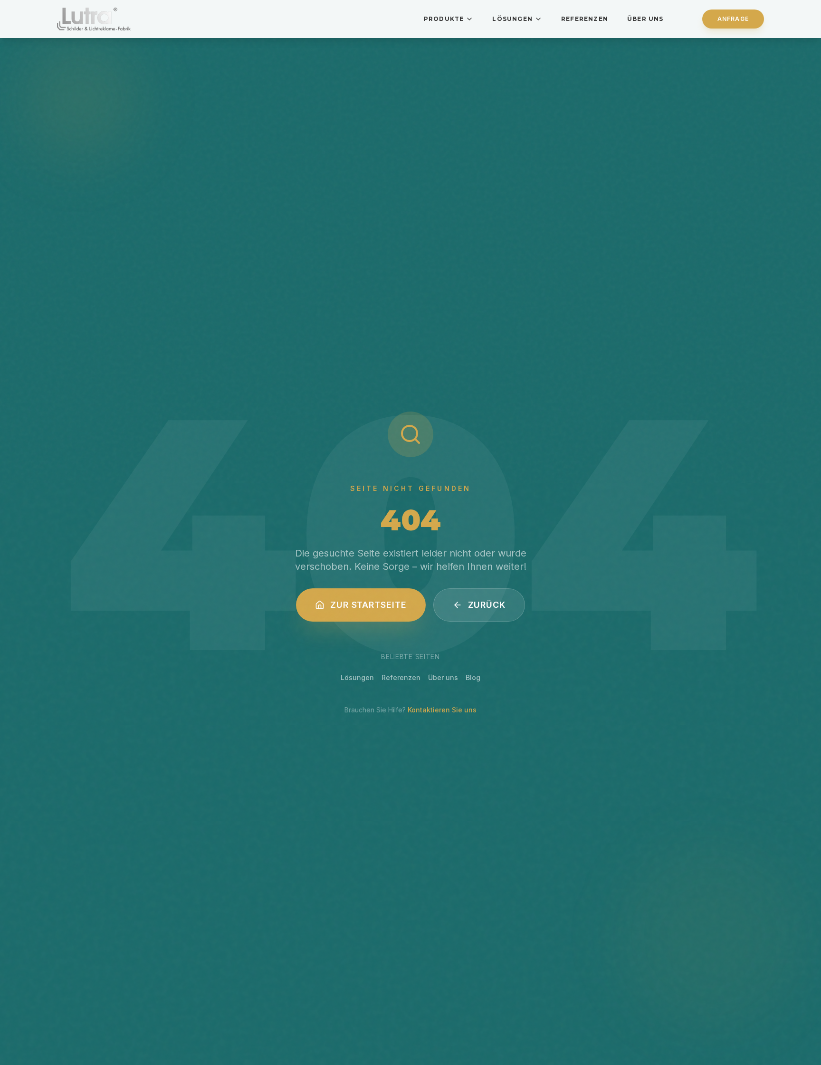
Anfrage (733, 18)
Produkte (444, 18)
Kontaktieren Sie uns (442, 710)
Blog (473, 677)
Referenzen (584, 18)
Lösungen (512, 18)
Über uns (645, 18)
